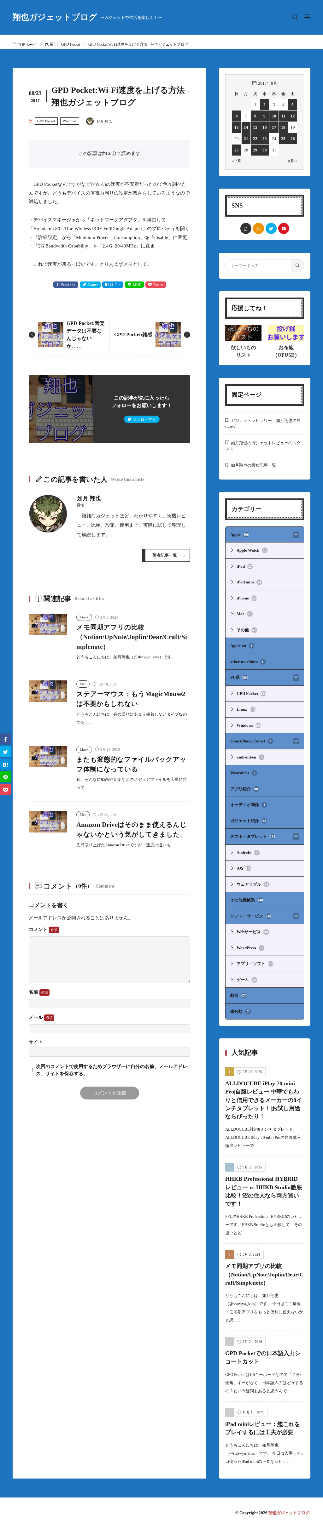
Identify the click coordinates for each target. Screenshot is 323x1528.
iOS (244, 868)
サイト (36, 1042)
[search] (297, 265)
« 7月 (236, 161)
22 (255, 138)
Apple (239, 534)
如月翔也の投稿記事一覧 (253, 465)
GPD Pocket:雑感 (133, 334)
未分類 (239, 1011)
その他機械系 (246, 900)
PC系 (49, 44)
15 (255, 127)
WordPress (250, 948)
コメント (39, 929)
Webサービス (252, 931)
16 (264, 127)
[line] (5, 776)
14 (246, 127)
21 (246, 138)
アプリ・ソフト (255, 963)
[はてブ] (5, 764)
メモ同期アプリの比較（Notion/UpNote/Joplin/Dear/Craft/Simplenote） (131, 637)
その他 (246, 630)
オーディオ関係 (247, 804)
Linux (84, 617)
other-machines (247, 661)
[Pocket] (5, 789)
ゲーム (246, 979)
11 (283, 116)
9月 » (292, 161)
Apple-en (241, 645)
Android (248, 852)
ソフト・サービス (250, 916)
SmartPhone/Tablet (250, 741)
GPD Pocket (70, 44)
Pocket (158, 285)
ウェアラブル (252, 884)
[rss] (258, 228)
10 (274, 116)
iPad (245, 566)
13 (236, 127)
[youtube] (283, 228)
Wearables (242, 772)
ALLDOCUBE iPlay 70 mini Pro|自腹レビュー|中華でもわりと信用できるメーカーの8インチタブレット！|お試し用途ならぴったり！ (263, 1100)
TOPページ (27, 45)
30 (264, 150)
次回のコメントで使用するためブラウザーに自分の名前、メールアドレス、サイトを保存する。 (111, 1070)
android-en (249, 757)
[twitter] (271, 228)
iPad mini (249, 582)
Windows (69, 121)
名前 (34, 992)
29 (255, 150)
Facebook (68, 285)
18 (283, 127)
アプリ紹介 (244, 789)
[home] (245, 228)
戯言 (238, 995)
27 (236, 150)
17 (274, 127)
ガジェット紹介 (248, 820)
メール (36, 1017)
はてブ (115, 285)
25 (283, 138)
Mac (83, 684)
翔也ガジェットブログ (87, 17)
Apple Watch (252, 550)
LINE (137, 285)
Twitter (93, 285)
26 (293, 138)
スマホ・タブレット (252, 836)
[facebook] (5, 738)
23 (264, 138)
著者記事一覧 (164, 555)
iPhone (247, 598)
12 (293, 116)
